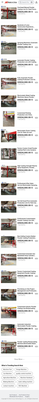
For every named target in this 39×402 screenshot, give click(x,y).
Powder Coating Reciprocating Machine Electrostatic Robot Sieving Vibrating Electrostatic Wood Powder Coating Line (27, 344)
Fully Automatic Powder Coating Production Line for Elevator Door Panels (26, 79)
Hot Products (13, 395)
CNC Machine (22, 386)
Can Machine (7, 373)
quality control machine (23, 373)
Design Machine (21, 369)
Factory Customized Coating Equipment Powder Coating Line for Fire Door (26, 273)
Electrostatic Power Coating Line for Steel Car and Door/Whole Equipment (26, 132)
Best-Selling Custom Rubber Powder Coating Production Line (26, 238)
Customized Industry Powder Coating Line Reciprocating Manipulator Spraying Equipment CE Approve (26, 309)
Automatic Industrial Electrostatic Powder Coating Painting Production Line (26, 326)
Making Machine (8, 382)
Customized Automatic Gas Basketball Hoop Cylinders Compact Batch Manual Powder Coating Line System (27, 256)
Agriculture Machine (9, 378)
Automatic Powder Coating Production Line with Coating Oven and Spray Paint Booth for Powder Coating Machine (27, 62)
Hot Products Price (24, 395)
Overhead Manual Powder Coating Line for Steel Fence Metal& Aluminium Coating (26, 9)
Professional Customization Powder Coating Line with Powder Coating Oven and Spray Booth (26, 221)
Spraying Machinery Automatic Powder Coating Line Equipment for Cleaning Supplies (27, 45)
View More (18, 359)
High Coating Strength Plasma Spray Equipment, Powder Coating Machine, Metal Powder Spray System (27, 168)
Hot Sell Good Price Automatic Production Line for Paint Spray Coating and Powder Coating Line (27, 203)
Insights (27, 396)
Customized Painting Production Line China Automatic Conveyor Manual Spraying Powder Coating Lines (27, 115)
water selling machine (25, 382)
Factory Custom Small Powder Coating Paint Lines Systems (27, 149)
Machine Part (7, 369)
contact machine (8, 386)
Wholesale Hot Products (16, 396)
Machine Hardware (26, 378)
